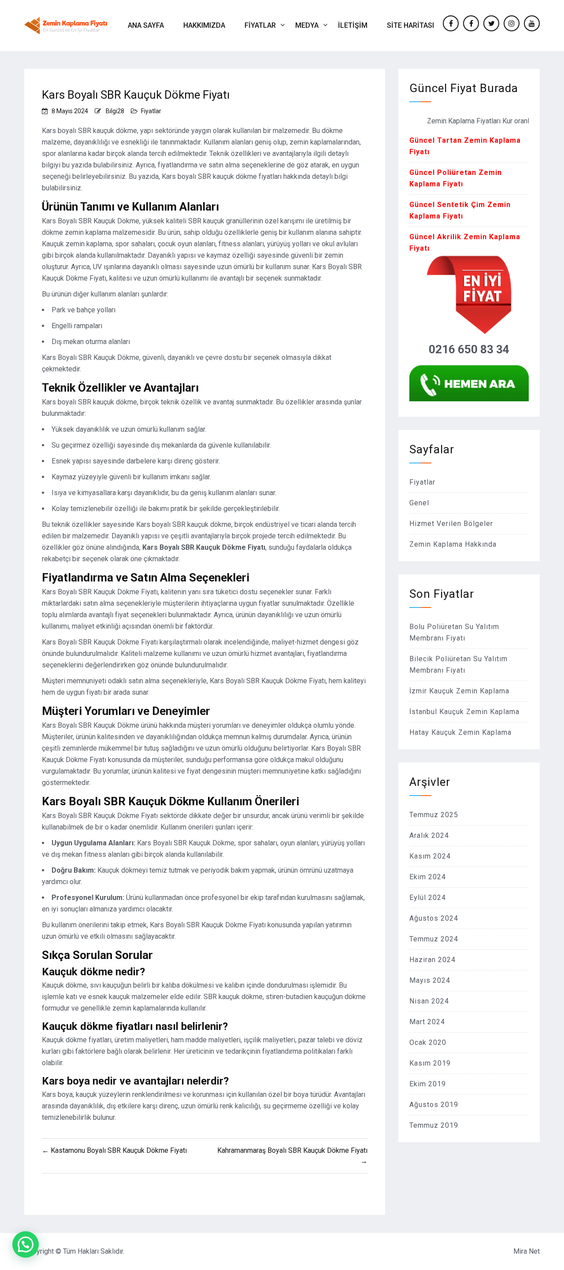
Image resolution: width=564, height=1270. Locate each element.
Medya (307, 25)
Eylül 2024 (427, 897)
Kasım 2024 (430, 856)
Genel (419, 503)
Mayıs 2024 (429, 980)
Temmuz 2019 (433, 1125)
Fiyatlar (260, 25)
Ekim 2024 (427, 877)
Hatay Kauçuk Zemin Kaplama (460, 732)
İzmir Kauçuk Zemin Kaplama (459, 691)
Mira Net (526, 1251)
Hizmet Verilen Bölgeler (451, 523)
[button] (25, 1244)
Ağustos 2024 (433, 918)
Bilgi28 (115, 111)
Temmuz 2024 (433, 939)
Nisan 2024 (429, 1001)
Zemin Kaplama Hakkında (453, 544)
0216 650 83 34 (469, 349)
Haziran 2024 (432, 959)
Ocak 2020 (427, 1042)
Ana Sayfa (146, 25)
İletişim (352, 25)
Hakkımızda (204, 25)
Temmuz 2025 (433, 815)
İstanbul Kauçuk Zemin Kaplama (464, 711)
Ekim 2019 (427, 1084)
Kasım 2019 (430, 1063)
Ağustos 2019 (433, 1104)
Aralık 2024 (429, 835)
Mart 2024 (427, 1022)
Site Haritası (410, 25)
